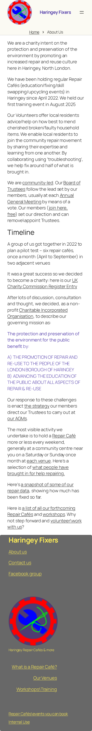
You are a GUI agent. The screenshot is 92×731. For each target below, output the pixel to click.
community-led (37, 183)
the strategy (36, 406)
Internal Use (19, 722)
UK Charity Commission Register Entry (42, 283)
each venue (39, 461)
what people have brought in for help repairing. (38, 470)
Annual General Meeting (40, 198)
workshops (54, 514)
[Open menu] (82, 12)
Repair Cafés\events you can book (38, 713)
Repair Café (64, 436)
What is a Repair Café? (34, 667)
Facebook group (25, 574)
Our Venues (45, 678)
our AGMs (17, 418)
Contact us (20, 562)
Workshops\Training (36, 689)
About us (18, 552)
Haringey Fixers (55, 12)
